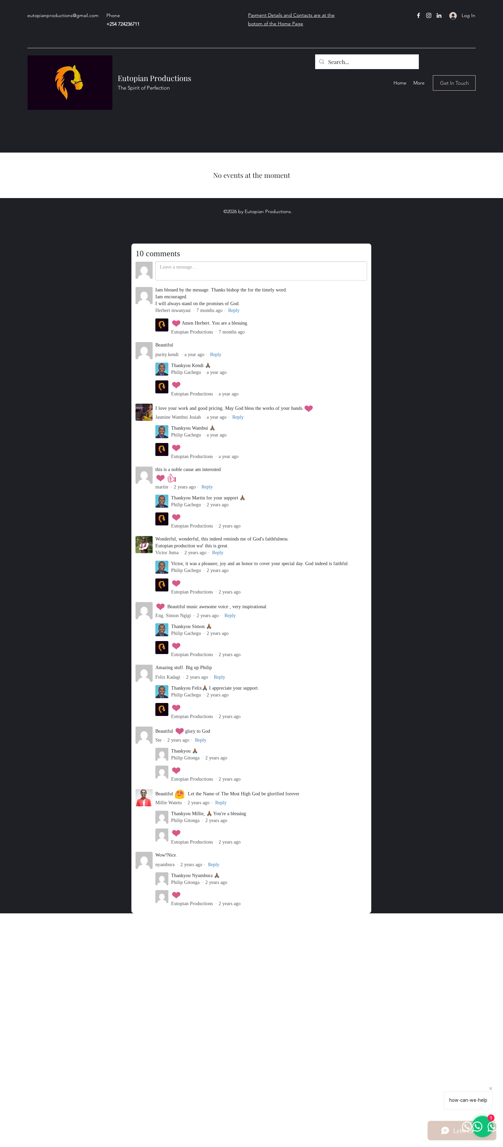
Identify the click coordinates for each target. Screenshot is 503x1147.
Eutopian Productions (154, 78)
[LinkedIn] (439, 15)
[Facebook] (418, 15)
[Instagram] (428, 15)
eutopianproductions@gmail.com (63, 15)
